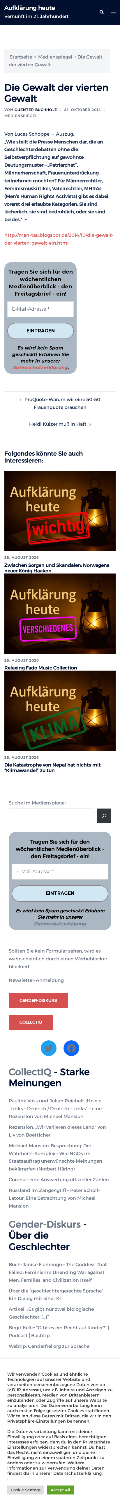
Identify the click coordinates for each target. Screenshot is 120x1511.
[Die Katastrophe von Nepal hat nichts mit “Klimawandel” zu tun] (60, 710)
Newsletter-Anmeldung (36, 980)
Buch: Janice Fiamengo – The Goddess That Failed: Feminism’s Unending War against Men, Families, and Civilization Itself (58, 1272)
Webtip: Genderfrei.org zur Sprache (49, 1346)
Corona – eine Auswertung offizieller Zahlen (59, 1179)
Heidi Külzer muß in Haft (58, 424)
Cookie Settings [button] (25, 1490)
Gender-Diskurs (38, 1000)
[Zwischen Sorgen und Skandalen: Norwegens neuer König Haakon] (60, 511)
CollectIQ (31, 1022)
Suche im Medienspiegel (37, 803)
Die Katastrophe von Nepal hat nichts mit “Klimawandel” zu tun (52, 767)
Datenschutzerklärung (40, 367)
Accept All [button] (60, 1490)
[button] (101, 12)
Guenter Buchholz (36, 110)
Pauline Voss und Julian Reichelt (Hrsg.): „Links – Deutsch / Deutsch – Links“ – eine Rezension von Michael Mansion (55, 1108)
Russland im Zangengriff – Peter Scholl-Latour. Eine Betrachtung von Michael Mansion (54, 1198)
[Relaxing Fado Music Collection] (60, 613)
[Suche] (104, 816)
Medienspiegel (55, 57)
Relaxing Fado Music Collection (40, 668)
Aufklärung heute (29, 7)
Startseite (21, 57)
